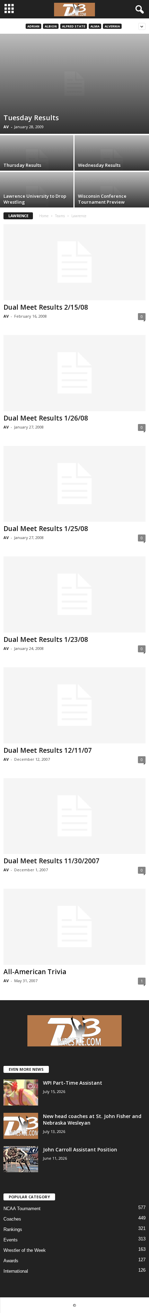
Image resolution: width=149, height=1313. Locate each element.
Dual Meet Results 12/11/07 (47, 750)
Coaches (12, 1219)
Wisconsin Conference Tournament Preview (102, 199)
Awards (10, 1260)
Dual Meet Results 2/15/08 (45, 307)
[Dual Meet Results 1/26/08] (74, 373)
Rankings (12, 1229)
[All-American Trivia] (74, 927)
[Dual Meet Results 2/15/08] (74, 262)
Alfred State (73, 26)
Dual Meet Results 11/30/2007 (51, 860)
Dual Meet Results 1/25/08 (45, 528)
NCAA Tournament (22, 1208)
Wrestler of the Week (24, 1250)
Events (10, 1239)
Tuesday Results (31, 117)
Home (44, 215)
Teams (60, 215)
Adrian (33, 26)
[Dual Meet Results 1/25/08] (74, 484)
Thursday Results (22, 165)
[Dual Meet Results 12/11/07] (74, 705)
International (15, 1271)
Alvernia (112, 26)
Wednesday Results (99, 165)
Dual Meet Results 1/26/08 (45, 418)
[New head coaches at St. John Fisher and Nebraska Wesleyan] (20, 1126)
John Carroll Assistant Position (80, 1149)
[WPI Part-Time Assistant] (20, 1092)
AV (6, 126)
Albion (51, 26)
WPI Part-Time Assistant (72, 1082)
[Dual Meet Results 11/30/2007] (74, 816)
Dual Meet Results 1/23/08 (45, 639)
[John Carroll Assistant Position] (20, 1159)
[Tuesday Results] (74, 84)
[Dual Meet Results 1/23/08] (74, 594)
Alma (94, 26)
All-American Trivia (34, 971)
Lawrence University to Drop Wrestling (34, 199)
